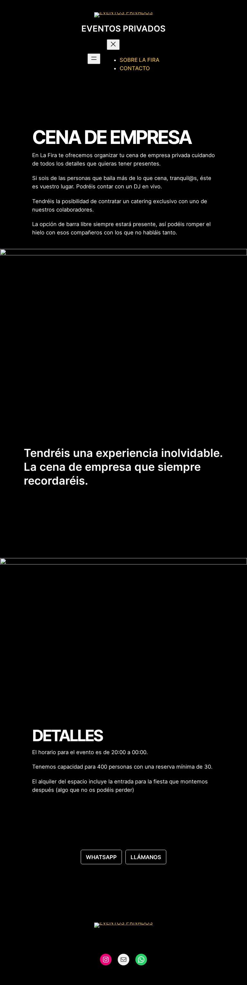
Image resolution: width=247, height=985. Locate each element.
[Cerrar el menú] (113, 44)
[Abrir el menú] (93, 58)
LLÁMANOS (146, 857)
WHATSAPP (101, 857)
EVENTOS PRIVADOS (123, 28)
